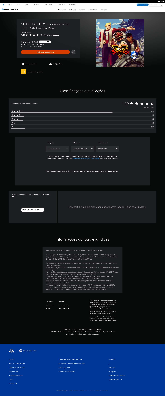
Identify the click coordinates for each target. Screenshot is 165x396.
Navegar (103, 10)
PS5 (17, 4)
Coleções (72, 10)
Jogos (26, 4)
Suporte (72, 4)
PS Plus (36, 4)
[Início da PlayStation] (3, 5)
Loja (9, 4)
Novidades (62, 10)
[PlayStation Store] (10, 9)
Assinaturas (92, 10)
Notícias (61, 4)
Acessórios (48, 4)
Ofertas (82, 10)
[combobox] (57, 149)
